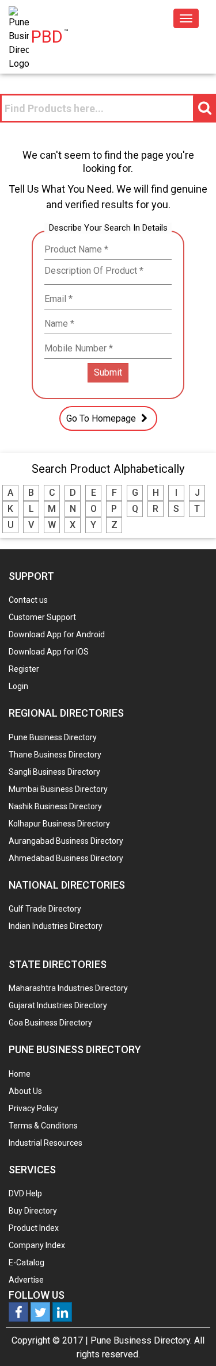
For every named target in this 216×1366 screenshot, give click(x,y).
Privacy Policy (33, 1108)
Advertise (26, 1279)
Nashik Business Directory (55, 806)
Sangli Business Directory (54, 771)
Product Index (34, 1228)
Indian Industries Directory (56, 926)
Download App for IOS (49, 651)
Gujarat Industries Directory (58, 1005)
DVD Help (25, 1193)
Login (18, 686)
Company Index (37, 1245)
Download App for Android (57, 634)
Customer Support (42, 617)
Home (20, 1073)
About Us (25, 1091)
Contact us (28, 599)
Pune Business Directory (53, 737)
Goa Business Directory (50, 1022)
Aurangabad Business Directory (66, 840)
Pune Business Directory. (141, 1340)
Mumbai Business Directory (58, 789)
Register (24, 669)
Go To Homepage (102, 418)
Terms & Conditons (43, 1125)
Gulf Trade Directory (45, 908)
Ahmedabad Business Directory (66, 858)
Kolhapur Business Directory (59, 823)
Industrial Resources (45, 1142)
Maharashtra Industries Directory (68, 988)
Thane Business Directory (55, 754)
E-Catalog (26, 1262)
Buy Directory (33, 1210)
